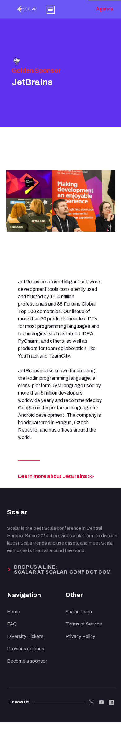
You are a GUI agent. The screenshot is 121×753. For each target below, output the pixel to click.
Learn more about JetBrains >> (56, 476)
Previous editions (25, 648)
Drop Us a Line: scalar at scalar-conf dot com (62, 569)
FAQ (12, 623)
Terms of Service (83, 623)
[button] (50, 9)
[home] (17, 9)
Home (13, 611)
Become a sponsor (27, 661)
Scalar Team (78, 611)
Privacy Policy (80, 636)
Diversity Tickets (25, 636)
